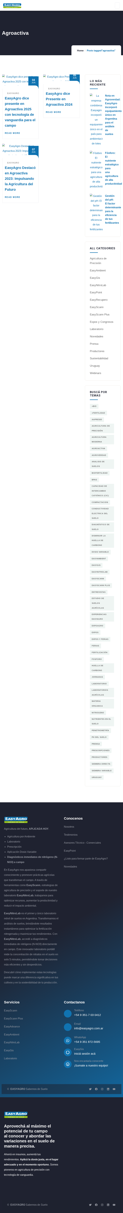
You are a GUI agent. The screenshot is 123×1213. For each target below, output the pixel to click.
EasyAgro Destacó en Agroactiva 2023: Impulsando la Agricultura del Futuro (20, 178)
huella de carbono (97, 668)
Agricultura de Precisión (98, 261)
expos (95, 632)
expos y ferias (100, 639)
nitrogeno (98, 713)
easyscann (98, 579)
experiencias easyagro (99, 616)
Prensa (94, 343)
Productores (97, 351)
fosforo (97, 659)
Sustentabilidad (99, 358)
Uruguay (95, 365)
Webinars (95, 373)
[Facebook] (96, 1089)
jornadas (97, 677)
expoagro (97, 626)
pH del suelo (99, 737)
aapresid (97, 419)
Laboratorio (96, 329)
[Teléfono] (68, 1014)
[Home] (16, 820)
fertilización (99, 652)
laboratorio (99, 684)
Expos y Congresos (101, 321)
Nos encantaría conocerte (88, 1061)
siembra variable (102, 771)
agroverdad (99, 455)
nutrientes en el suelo (101, 721)
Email (77, 1023)
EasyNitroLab (98, 285)
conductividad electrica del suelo (100, 513)
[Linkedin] (108, 1089)
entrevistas (99, 592)
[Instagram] (102, 1089)
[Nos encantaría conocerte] (68, 1064)
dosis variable (100, 552)
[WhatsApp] (68, 1040)
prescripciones (101, 750)
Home (80, 50)
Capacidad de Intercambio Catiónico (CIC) (100, 491)
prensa (96, 744)
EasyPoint (96, 292)
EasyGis (95, 277)
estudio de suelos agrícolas (98, 603)
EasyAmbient (98, 270)
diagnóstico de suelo (101, 527)
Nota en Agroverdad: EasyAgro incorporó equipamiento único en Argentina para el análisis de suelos (113, 114)
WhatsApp (80, 1037)
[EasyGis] (68, 1052)
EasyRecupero (98, 299)
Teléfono (79, 1010)
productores (99, 757)
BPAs (94, 480)
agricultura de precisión (101, 428)
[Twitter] (90, 1089)
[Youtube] (114, 1089)
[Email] (68, 1027)
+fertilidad (98, 413)
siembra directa (101, 764)
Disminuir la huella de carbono (99, 540)
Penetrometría (100, 730)
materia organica (97, 703)
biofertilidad (100, 473)
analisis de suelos (98, 464)
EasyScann (96, 307)
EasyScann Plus (100, 314)
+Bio (94, 406)
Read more (12, 133)
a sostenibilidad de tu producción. (38, 982)
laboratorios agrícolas (100, 692)
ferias (95, 646)
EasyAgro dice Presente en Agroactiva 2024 (59, 99)
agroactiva (98, 448)
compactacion (100, 502)
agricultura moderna (99, 439)
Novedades (96, 336)
